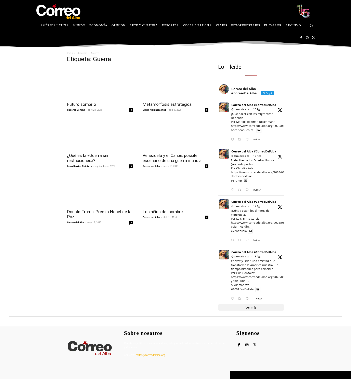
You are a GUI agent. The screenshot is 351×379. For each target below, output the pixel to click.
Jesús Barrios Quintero (79, 165)
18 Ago (257, 156)
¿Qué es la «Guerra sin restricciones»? (87, 158)
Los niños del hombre (163, 211)
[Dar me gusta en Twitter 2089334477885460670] (248, 240)
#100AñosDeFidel (243, 289)
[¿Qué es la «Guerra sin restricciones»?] (100, 134)
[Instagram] (307, 37)
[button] (311, 25)
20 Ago (257, 109)
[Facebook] (301, 37)
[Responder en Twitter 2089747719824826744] (233, 189)
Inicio (70, 53)
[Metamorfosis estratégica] (175, 83)
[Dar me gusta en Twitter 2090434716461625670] (248, 139)
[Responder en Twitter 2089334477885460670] (233, 240)
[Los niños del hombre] (175, 190)
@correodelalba (240, 109)
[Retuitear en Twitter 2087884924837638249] (240, 298)
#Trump (236, 180)
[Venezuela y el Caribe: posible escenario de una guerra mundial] (175, 134)
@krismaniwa (240, 285)
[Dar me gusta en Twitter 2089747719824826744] (248, 189)
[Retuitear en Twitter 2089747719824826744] (240, 189)
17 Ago (257, 206)
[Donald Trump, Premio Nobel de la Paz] (100, 190)
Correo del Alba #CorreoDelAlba (253, 105)
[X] (313, 37)
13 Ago (257, 256)
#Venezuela (239, 231)
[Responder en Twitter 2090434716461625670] (233, 139)
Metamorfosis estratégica (167, 104)
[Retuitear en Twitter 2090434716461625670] (240, 139)
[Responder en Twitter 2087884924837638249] (233, 298)
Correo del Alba (151, 165)
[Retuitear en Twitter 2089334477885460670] (240, 240)
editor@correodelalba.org (150, 354)
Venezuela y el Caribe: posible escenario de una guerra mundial (173, 158)
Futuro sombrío (81, 104)
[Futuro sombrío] (100, 83)
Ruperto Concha (76, 109)
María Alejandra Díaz (154, 109)
